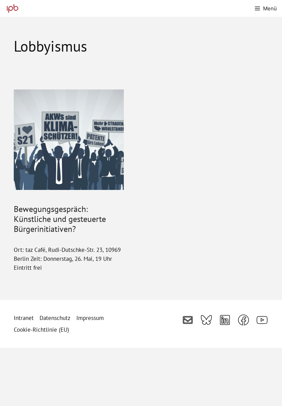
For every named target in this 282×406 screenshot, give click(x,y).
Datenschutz (55, 318)
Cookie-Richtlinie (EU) (41, 329)
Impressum (90, 318)
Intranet (24, 318)
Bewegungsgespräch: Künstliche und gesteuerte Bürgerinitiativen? (60, 219)
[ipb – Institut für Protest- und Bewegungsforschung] (10, 8)
